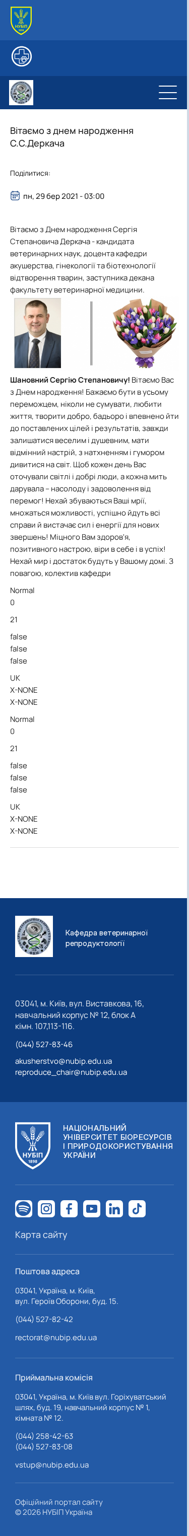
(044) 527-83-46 (44, 1044)
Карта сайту (41, 1234)
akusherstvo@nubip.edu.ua (63, 1061)
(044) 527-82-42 (44, 1319)
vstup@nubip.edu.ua (52, 1464)
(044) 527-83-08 (44, 1446)
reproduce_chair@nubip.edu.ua (71, 1072)
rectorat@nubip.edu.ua (56, 1337)
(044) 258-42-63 (44, 1436)
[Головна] (21, 21)
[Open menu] (168, 93)
